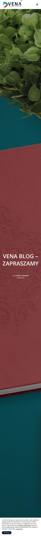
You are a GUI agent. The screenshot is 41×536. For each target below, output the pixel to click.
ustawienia (19, 529)
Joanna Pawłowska (22, 275)
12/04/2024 (20, 278)
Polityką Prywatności (24, 525)
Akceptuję (6, 533)
